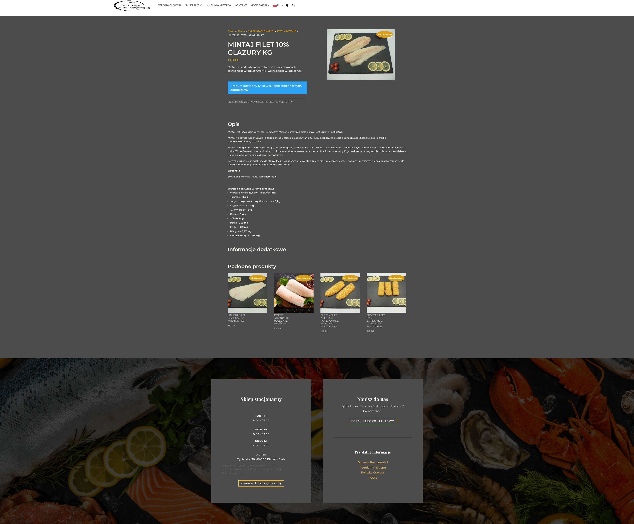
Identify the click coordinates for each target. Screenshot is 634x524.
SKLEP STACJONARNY (261, 31)
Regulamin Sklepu (372, 467)
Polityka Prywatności (373, 462)
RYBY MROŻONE (286, 31)
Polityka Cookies (373, 472)
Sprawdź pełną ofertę (261, 483)
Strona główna (236, 31)
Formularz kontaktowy (372, 421)
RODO (372, 477)
